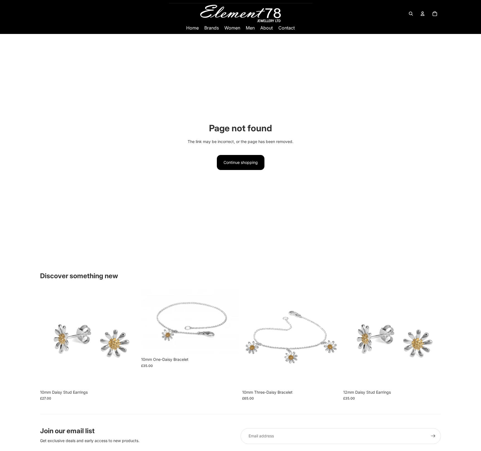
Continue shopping (241, 162)
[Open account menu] (422, 14)
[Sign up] (433, 436)
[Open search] (411, 14)
